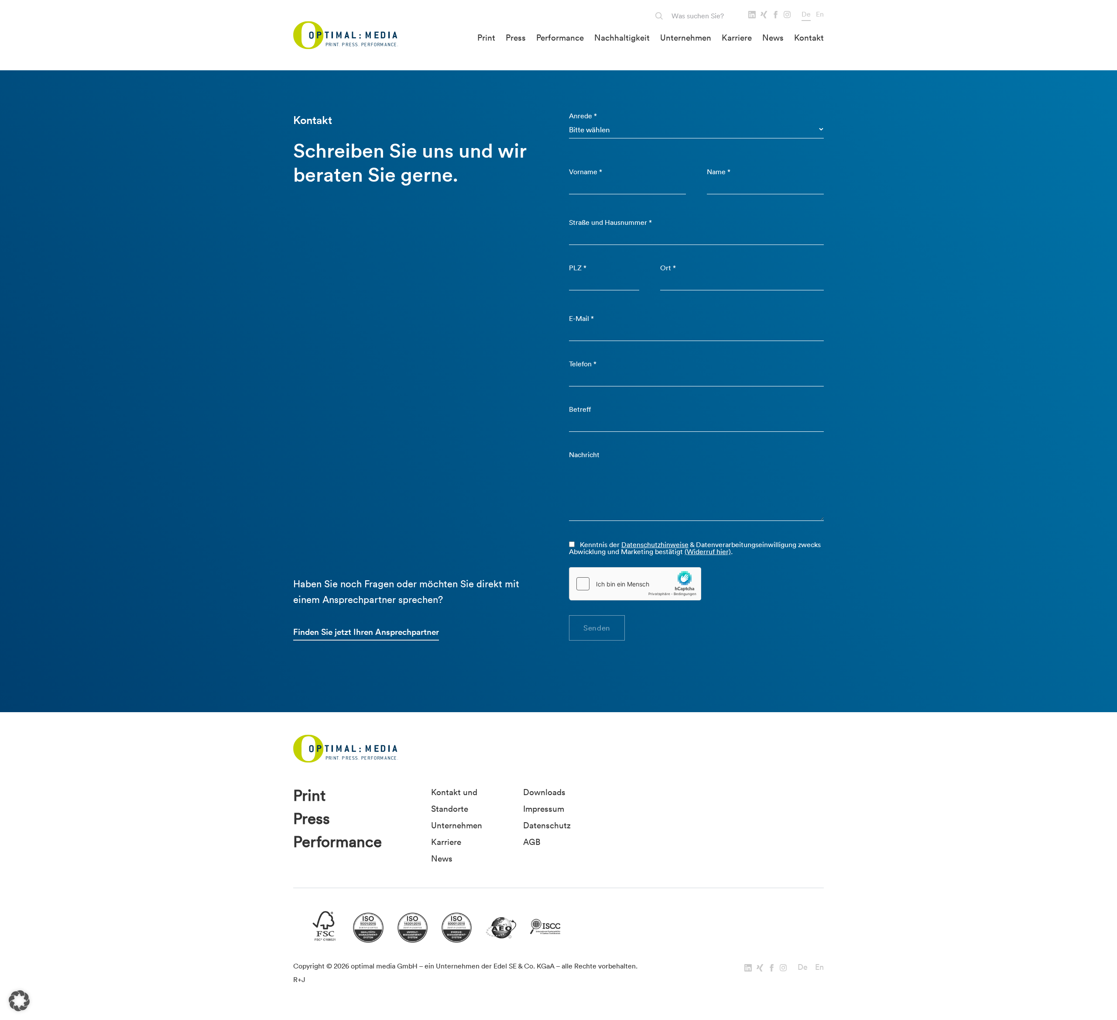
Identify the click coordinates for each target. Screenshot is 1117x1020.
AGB (531, 842)
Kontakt (809, 37)
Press (516, 37)
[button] (19, 1001)
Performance (560, 37)
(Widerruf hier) (708, 551)
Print (486, 37)
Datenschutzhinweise (655, 544)
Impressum (543, 808)
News (773, 37)
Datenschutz (547, 825)
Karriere (737, 37)
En (820, 14)
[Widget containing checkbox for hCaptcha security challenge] (635, 583)
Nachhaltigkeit (622, 37)
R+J (299, 979)
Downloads (544, 792)
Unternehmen (685, 37)
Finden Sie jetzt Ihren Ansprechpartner (366, 632)
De (806, 14)
